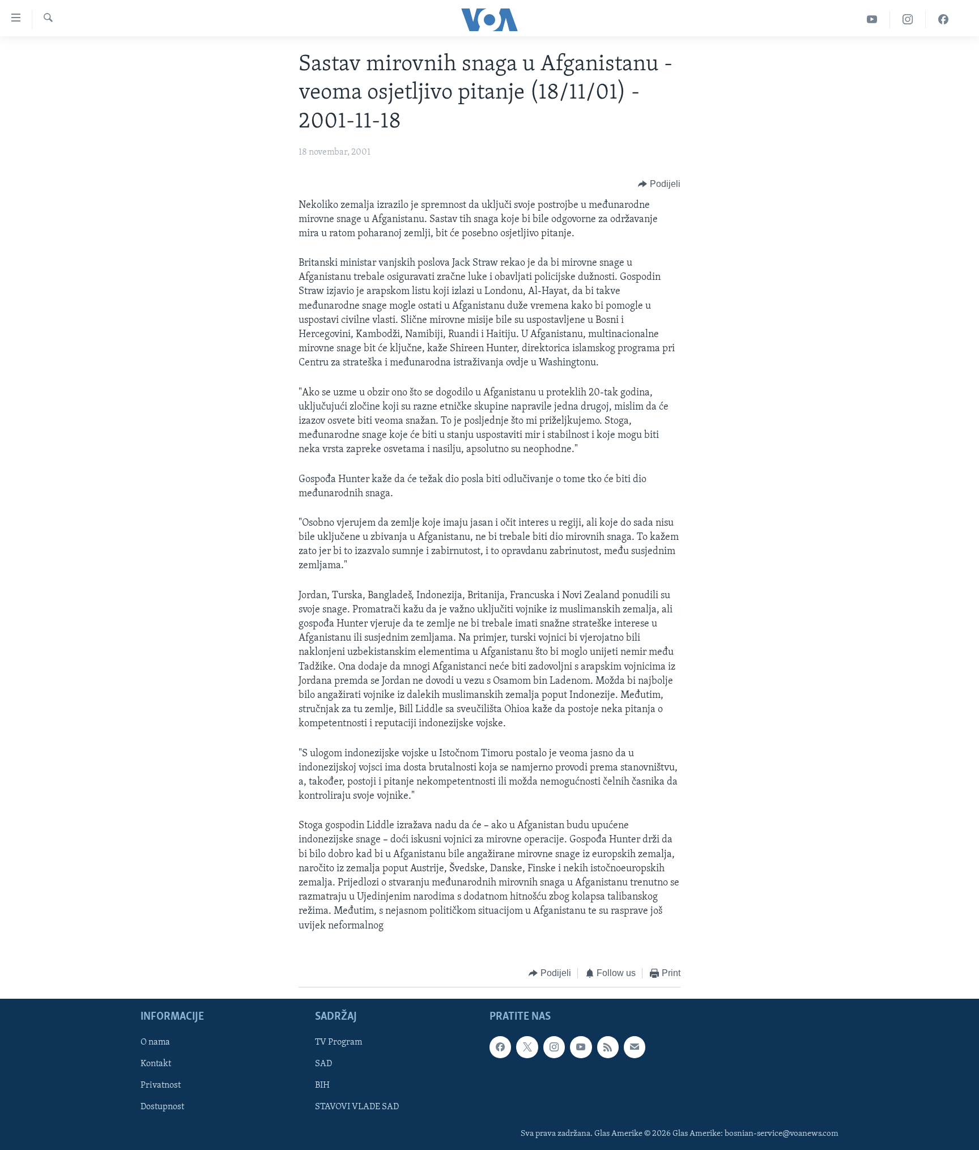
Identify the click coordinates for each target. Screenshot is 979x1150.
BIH (322, 1086)
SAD (323, 1064)
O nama (155, 1042)
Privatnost (161, 1086)
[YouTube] (872, 19)
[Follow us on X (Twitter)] (527, 1047)
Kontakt (156, 1064)
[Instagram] (908, 19)
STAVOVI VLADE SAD (357, 1107)
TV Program (338, 1042)
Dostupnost (162, 1107)
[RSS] (608, 1047)
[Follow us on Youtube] (580, 1047)
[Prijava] (634, 1047)
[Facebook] (943, 19)
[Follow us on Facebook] (500, 1047)
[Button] (659, 184)
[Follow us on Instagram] (554, 1047)
